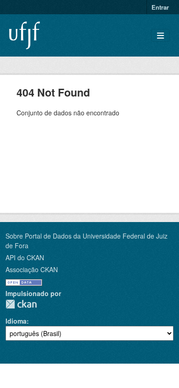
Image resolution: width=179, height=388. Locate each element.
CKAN (21, 304)
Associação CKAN (32, 269)
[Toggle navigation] (160, 35)
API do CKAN (25, 257)
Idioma (16, 320)
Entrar (160, 7)
